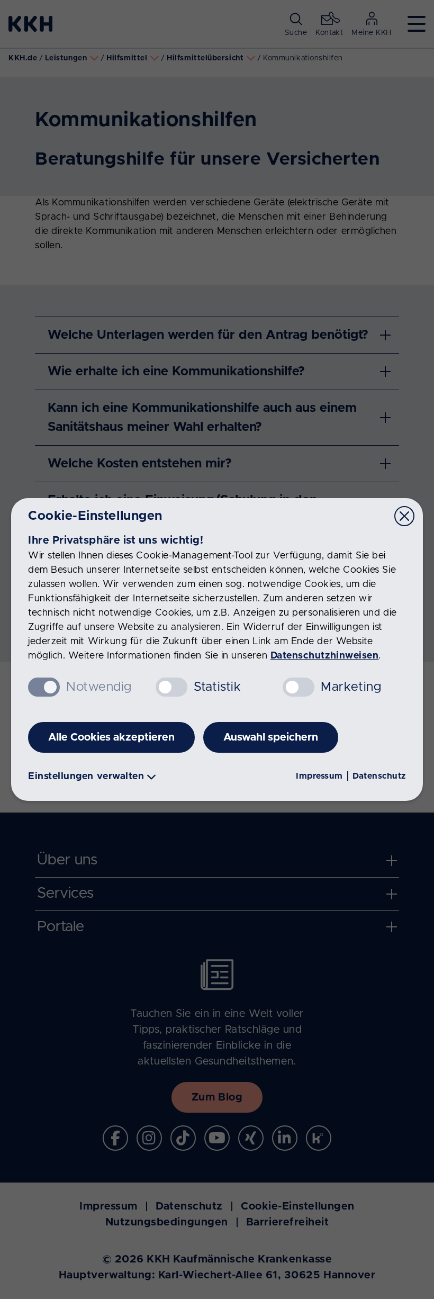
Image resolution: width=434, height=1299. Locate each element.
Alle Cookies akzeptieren (111, 737)
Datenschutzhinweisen (324, 656)
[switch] (171, 687)
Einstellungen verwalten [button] (86, 776)
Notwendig (99, 687)
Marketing (351, 687)
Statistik (217, 687)
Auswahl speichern (270, 737)
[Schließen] (404, 516)
